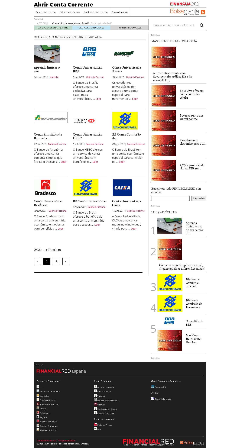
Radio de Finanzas (162, 399)
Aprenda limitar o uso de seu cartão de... (194, 228)
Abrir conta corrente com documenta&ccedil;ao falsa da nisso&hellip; (172, 76)
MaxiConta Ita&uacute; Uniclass (193, 339)
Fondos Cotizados (47, 400)
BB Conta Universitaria (90, 201)
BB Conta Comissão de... (126, 136)
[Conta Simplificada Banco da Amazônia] (51, 117)
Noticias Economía (105, 387)
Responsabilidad (66, 440)
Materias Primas (104, 425)
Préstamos (44, 413)
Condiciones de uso (46, 440)
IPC (41, 387)
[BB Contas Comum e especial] (169, 282)
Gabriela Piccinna (95, 77)
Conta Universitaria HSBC (87, 136)
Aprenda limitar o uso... (47, 69)
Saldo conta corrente (70, 12)
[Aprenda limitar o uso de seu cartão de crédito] (47, 54)
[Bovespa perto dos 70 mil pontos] (163, 120)
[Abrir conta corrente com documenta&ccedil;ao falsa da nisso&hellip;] (163, 57)
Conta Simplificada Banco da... (48, 136)
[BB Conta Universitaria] (85, 187)
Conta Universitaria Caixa (126, 202)
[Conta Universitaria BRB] (90, 52)
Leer (98, 99)
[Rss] (203, 12)
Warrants (101, 404)
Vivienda (101, 396)
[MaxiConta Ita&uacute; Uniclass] (169, 340)
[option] (97, 23)
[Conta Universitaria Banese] (123, 53)
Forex (99, 429)
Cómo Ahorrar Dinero (107, 409)
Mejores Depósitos (48, 430)
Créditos (43, 408)
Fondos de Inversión (49, 404)
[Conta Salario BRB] (169, 321)
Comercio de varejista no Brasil (70, 23)
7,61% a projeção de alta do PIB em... (192, 167)
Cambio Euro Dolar (106, 413)
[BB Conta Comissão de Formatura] (125, 121)
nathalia (54, 77)
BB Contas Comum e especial (192, 283)
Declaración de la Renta (108, 400)
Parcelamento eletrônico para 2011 (192, 142)
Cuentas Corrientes (48, 426)
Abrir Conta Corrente (63, 4)
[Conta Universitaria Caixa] (122, 187)
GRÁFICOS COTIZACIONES (91, 27)
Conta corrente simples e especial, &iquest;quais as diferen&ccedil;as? (182, 267)
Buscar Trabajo (104, 391)
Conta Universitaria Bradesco (48, 202)
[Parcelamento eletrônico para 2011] (163, 145)
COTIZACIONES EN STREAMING (53, 27)
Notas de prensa (120, 12)
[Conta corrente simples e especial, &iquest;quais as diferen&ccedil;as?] (169, 249)
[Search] (201, 25)
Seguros (43, 417)
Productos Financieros (49, 391)
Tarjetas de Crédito (48, 421)
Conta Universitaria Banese (126, 69)
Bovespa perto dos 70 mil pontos (191, 117)
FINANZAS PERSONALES (129, 27)
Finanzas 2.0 (160, 387)
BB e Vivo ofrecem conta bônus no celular (192, 94)
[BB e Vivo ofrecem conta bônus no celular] (163, 96)
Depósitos (44, 396)
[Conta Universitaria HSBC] (84, 120)
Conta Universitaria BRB (87, 69)
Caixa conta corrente (46, 12)
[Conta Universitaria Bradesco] (45, 187)
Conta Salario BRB (194, 323)
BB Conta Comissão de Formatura (194, 304)
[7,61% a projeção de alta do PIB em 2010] (163, 170)
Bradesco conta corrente (96, 12)
